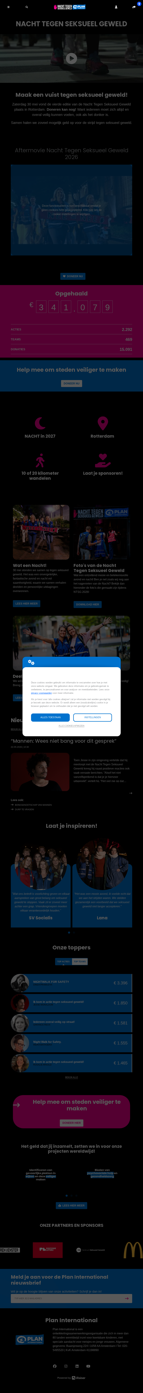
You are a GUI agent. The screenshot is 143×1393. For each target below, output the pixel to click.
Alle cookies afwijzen (71, 726)
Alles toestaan (50, 717)
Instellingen (92, 717)
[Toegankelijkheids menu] (139, 4)
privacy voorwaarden (41, 693)
